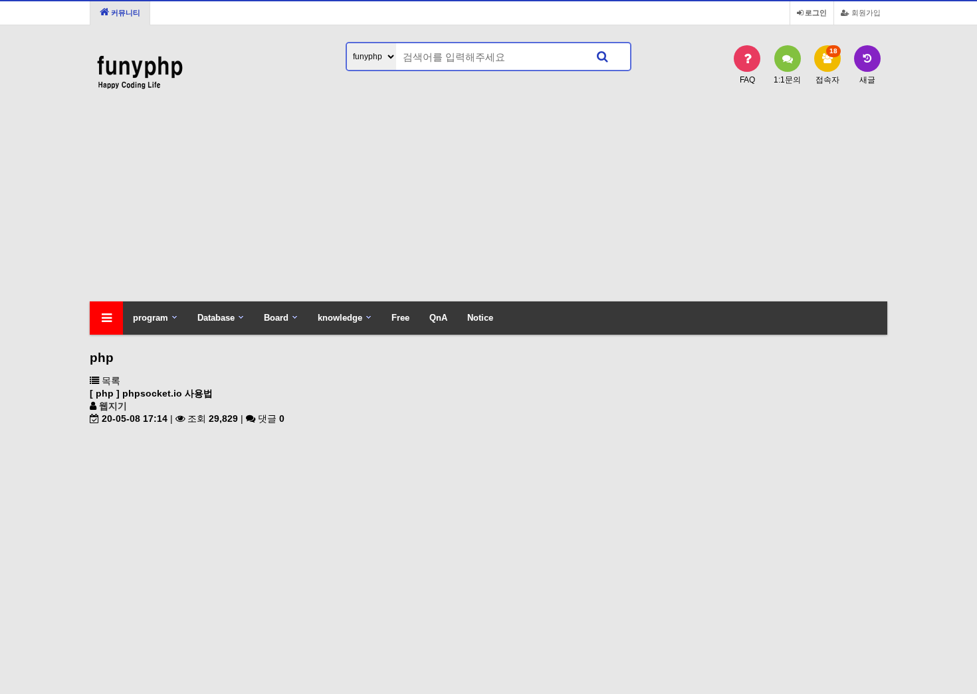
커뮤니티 (124, 13)
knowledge (340, 318)
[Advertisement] (488, 201)
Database (216, 318)
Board (276, 318)
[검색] (602, 56)
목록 (109, 380)
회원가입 (865, 13)
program (150, 318)
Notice (480, 318)
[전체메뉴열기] (106, 318)
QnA (438, 318)
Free (400, 318)
